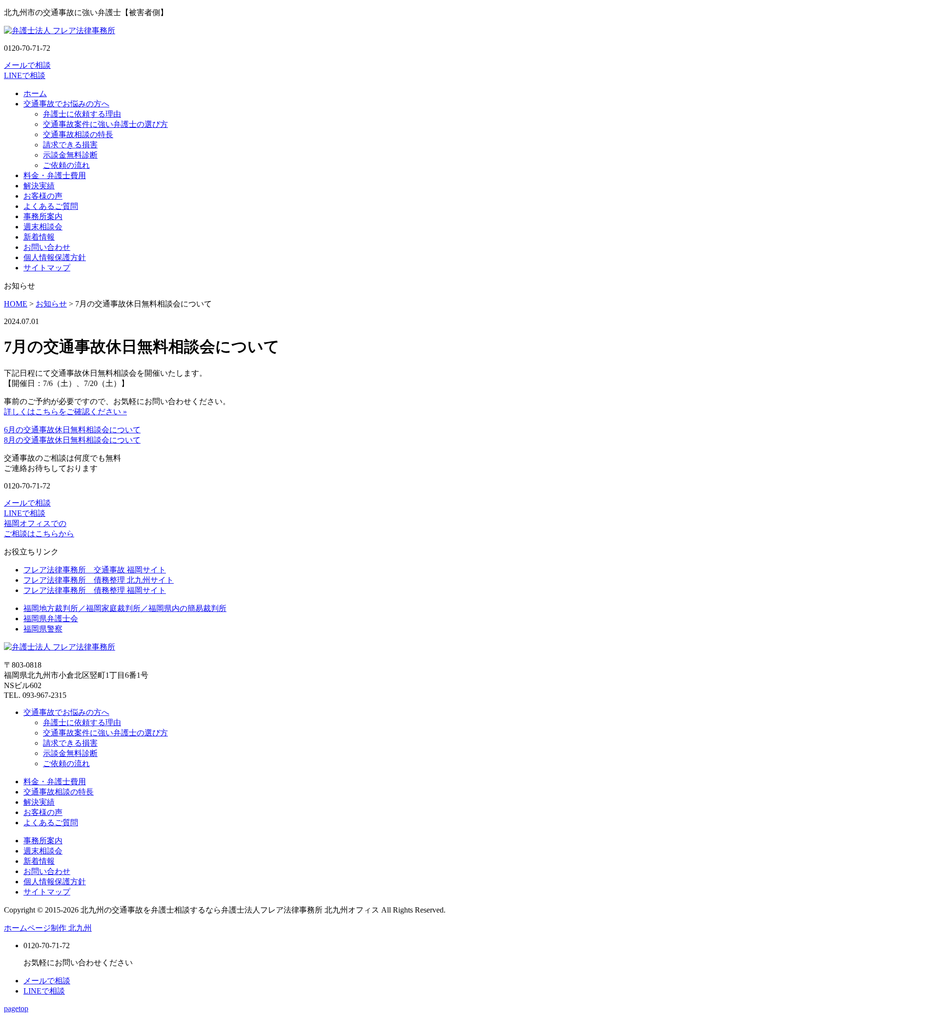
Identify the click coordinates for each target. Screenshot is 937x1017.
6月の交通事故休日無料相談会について (72, 430)
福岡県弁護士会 (50, 618)
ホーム (35, 93)
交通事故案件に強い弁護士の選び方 (105, 124)
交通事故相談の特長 (78, 134)
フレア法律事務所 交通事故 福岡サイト (94, 570)
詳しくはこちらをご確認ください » (65, 411)
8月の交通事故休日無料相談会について (72, 440)
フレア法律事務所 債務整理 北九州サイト (98, 580)
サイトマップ (46, 268)
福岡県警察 (42, 629)
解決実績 (39, 186)
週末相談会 (42, 227)
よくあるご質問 (50, 206)
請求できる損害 (70, 145)
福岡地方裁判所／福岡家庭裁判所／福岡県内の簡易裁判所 (124, 608)
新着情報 (39, 237)
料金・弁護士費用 (54, 175)
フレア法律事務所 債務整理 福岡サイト (94, 590)
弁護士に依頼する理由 (82, 114)
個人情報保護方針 (54, 257)
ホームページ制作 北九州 (48, 928)
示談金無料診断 (70, 155)
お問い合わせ (46, 247)
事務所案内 (42, 216)
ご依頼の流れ (66, 165)
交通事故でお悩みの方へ (66, 104)
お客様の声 (42, 196)
